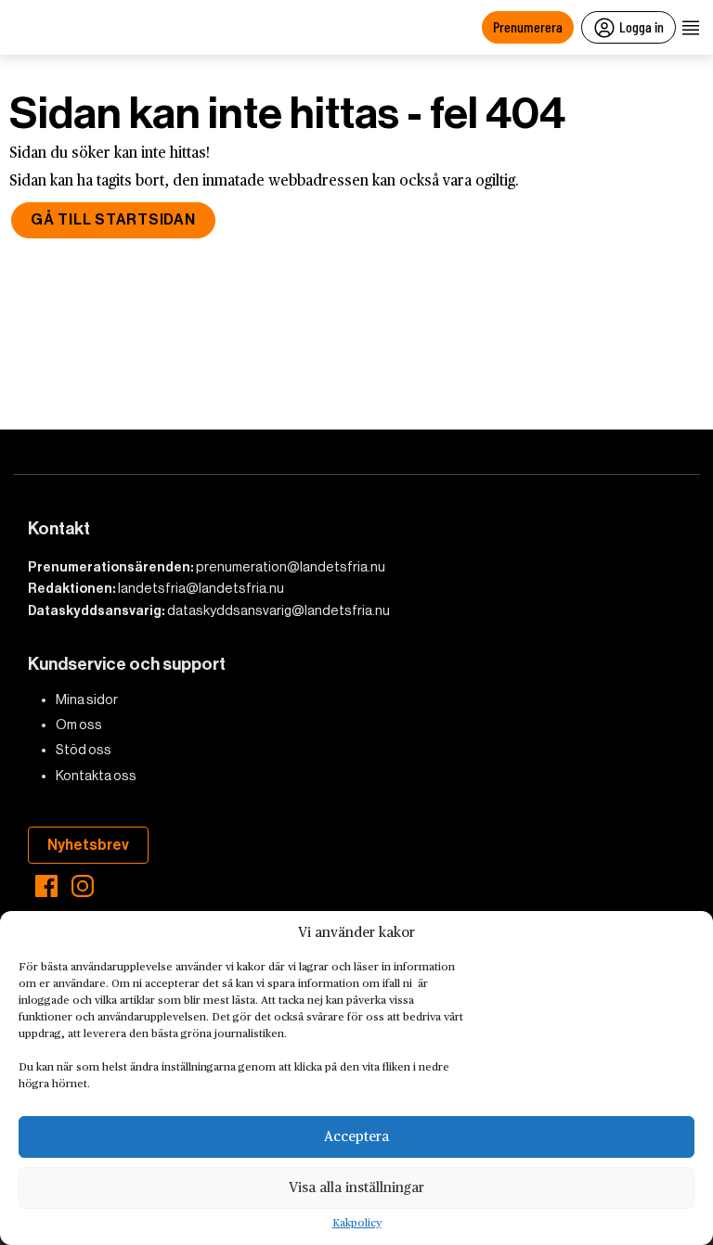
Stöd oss (83, 749)
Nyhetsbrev (88, 845)
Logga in (641, 26)
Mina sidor (87, 699)
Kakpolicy (357, 1223)
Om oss (79, 724)
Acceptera (356, 1137)
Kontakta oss (96, 775)
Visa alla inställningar (356, 1188)
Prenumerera (528, 26)
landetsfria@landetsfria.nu (201, 588)
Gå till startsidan (113, 219)
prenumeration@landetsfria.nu (290, 566)
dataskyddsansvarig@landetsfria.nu (278, 610)
